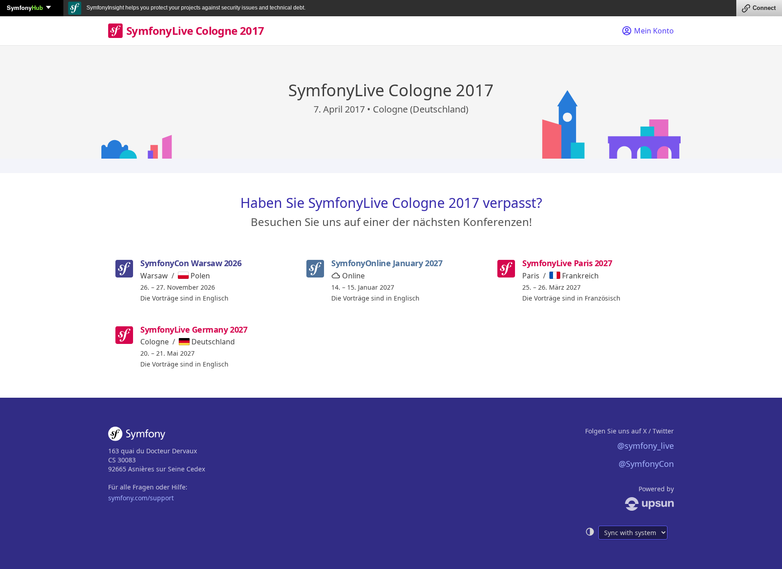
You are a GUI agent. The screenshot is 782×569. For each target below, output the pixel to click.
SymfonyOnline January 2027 (386, 263)
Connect (764, 8)
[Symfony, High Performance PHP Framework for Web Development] (136, 436)
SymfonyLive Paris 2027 (567, 263)
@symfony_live (645, 445)
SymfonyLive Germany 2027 (193, 329)
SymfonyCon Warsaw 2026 (190, 263)
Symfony (25, 7)
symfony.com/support (141, 498)
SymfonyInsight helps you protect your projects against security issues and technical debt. (195, 8)
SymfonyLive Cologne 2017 (195, 31)
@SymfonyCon (646, 463)
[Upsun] (629, 504)
